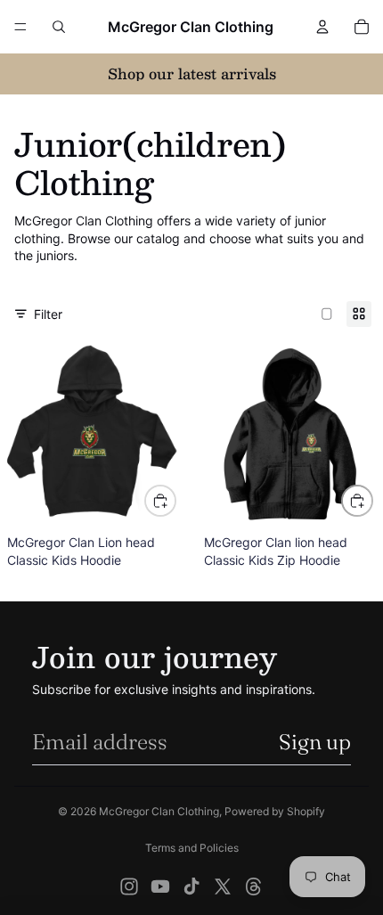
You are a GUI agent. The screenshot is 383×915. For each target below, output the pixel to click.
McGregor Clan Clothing (159, 811)
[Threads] (254, 886)
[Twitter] (222, 886)
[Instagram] (129, 886)
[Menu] (20, 26)
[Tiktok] (191, 886)
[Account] (322, 26)
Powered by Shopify (274, 811)
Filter (48, 314)
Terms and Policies (192, 847)
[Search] (58, 26)
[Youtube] (160, 886)
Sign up (315, 742)
